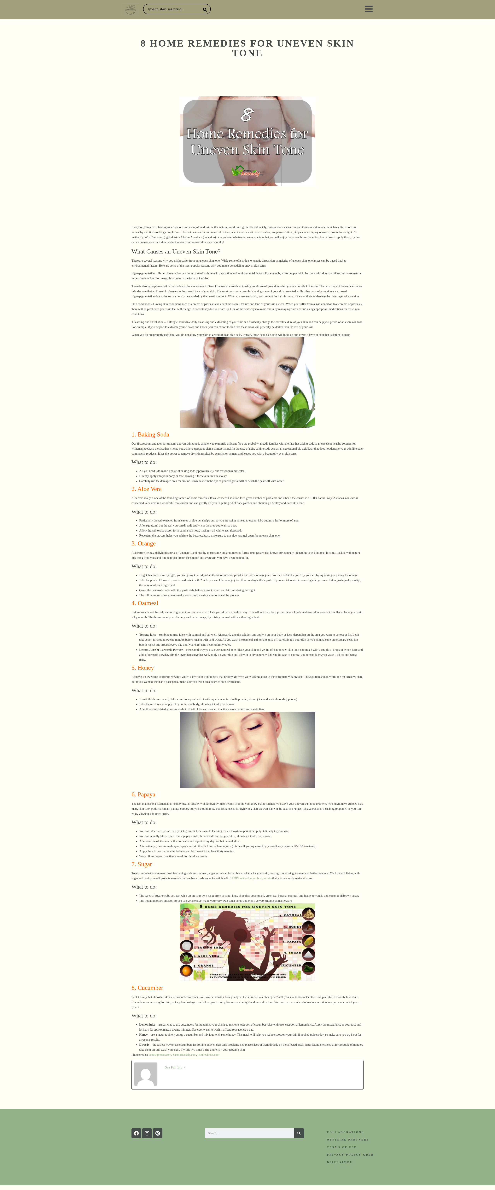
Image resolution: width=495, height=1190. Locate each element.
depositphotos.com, (160, 1054)
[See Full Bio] (184, 1067)
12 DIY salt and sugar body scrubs (251, 878)
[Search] (204, 10)
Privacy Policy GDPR (350, 1154)
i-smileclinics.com (208, 1054)
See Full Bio (173, 1067)
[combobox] (177, 9)
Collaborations (345, 1132)
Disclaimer (340, 1162)
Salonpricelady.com (184, 1054)
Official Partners (348, 1139)
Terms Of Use (342, 1147)
